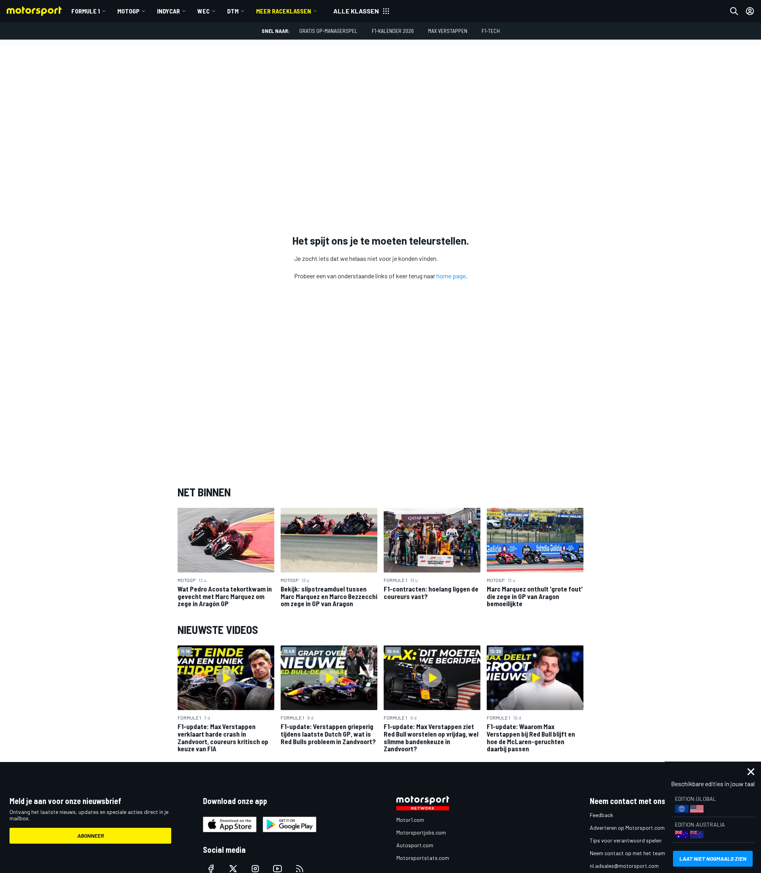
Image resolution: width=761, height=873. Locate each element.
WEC (203, 11)
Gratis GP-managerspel (328, 30)
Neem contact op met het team (627, 853)
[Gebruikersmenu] (750, 11)
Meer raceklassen (283, 11)
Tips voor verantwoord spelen (626, 840)
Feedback (601, 815)
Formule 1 (85, 11)
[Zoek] (734, 11)
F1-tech (491, 30)
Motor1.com (410, 819)
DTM (233, 11)
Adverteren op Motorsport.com (627, 827)
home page (451, 276)
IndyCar (168, 11)
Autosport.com (414, 845)
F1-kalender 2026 (393, 30)
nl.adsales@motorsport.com (624, 865)
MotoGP (128, 11)
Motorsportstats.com (422, 857)
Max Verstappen (447, 30)
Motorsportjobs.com (421, 832)
